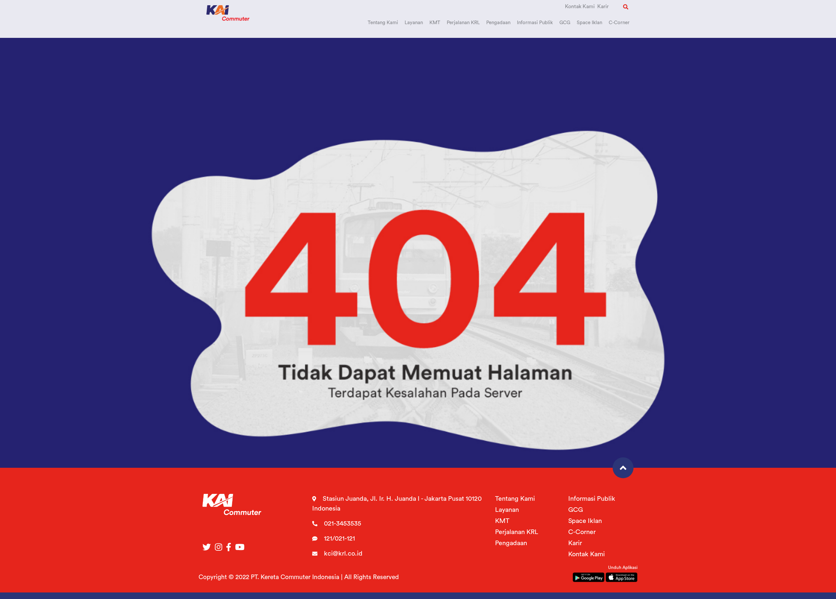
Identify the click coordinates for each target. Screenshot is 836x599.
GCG (575, 510)
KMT (502, 521)
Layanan (507, 510)
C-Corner (582, 532)
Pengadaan (511, 543)
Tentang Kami (515, 499)
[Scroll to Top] (623, 467)
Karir (603, 6)
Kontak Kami (580, 6)
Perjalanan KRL (516, 532)
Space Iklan (585, 521)
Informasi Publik (591, 499)
